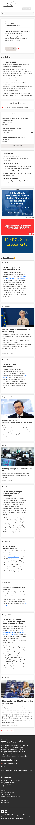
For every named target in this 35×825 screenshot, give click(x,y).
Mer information (8, 6)
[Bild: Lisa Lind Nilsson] (17, 317)
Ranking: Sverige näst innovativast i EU (17, 469)
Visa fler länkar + (17, 145)
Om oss (30, 770)
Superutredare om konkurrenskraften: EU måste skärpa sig (17, 422)
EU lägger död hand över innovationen (13, 137)
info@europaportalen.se (10, 763)
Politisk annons (29, 217)
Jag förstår (26, 9)
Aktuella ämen (12, 770)
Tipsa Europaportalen (22, 770)
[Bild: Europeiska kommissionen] (17, 408)
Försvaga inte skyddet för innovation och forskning (17, 702)
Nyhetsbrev (4, 770)
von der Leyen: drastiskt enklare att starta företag (17, 107)
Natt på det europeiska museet (11, 128)
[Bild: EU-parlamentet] (17, 456)
